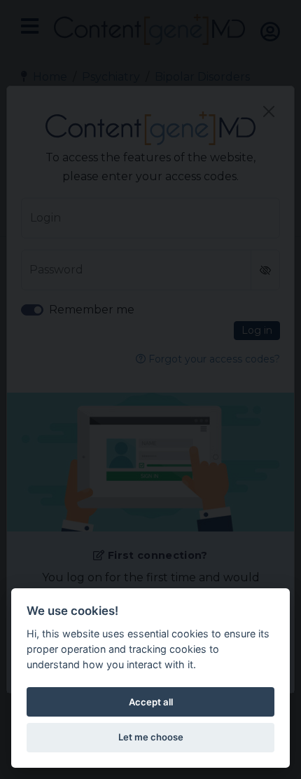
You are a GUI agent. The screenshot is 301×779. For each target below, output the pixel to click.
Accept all (151, 701)
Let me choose (150, 737)
